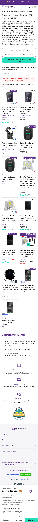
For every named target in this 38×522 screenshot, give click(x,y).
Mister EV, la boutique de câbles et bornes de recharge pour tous (16, 463)
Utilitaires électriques (9, 451)
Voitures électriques (8, 445)
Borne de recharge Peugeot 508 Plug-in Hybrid (19, 60)
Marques (4, 440)
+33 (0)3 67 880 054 (19, 399)
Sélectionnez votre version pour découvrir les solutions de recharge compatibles (19, 68)
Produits (4, 434)
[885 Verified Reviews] (19, 421)
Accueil (4, 11)
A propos (5, 457)
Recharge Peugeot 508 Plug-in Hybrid (19, 50)
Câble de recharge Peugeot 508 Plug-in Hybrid (19, 55)
